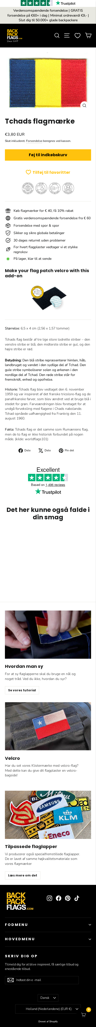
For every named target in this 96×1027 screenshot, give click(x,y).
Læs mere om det (22, 875)
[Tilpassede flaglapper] (48, 815)
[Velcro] (48, 726)
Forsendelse (34, 141)
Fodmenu (16, 924)
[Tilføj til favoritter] (57, 534)
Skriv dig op (21, 956)
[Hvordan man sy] (48, 635)
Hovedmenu (20, 939)
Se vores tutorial (22, 690)
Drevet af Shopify (48, 1021)
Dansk (44, 998)
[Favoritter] (77, 35)
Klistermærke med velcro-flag (54, 765)
